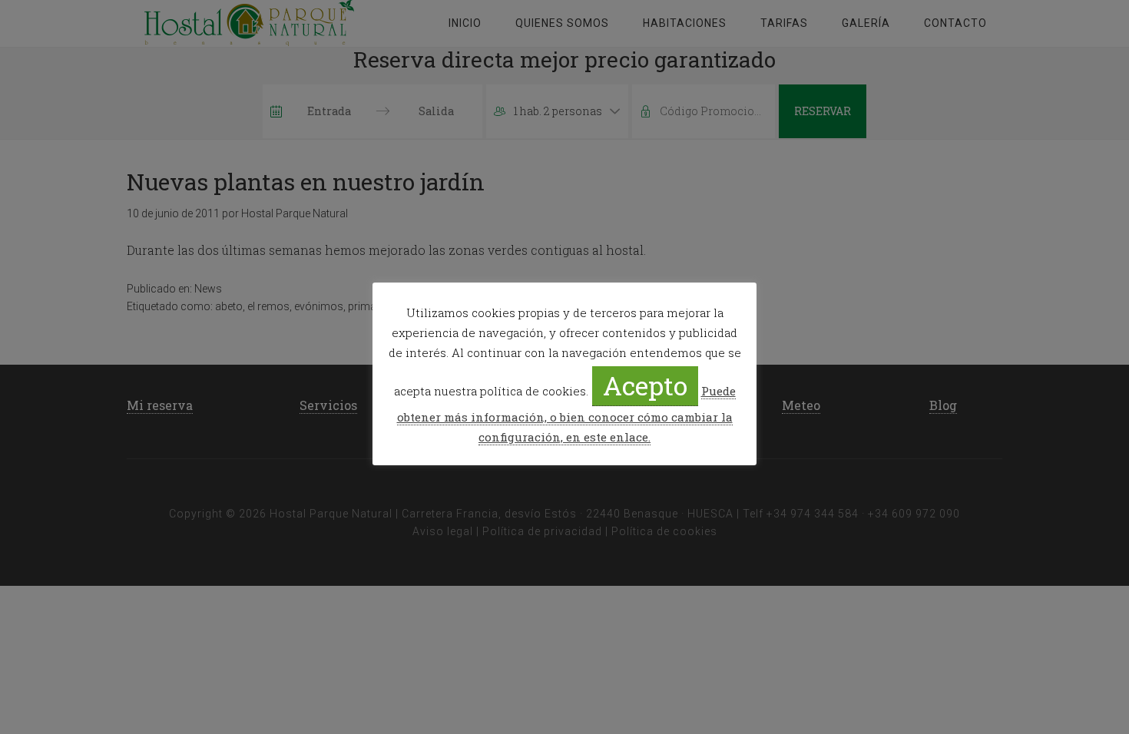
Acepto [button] (645, 385)
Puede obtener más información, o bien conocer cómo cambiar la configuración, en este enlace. (566, 414)
